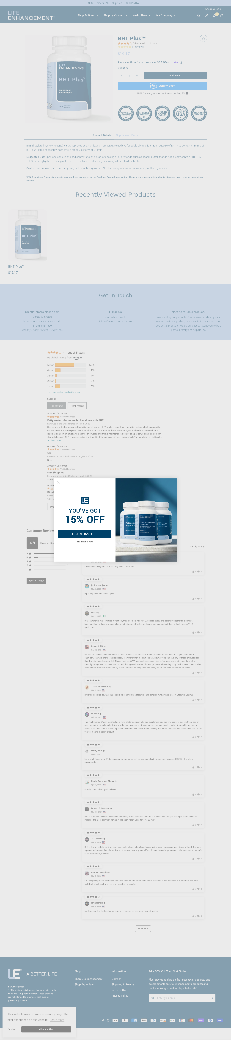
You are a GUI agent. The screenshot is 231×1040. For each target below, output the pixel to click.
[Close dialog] (58, 482)
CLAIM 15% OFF (85, 534)
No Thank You (85, 541)
